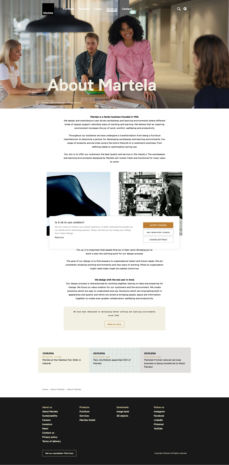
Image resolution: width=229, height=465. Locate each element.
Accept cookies (158, 225)
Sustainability (49, 415)
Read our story (114, 324)
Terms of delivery (51, 441)
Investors (47, 424)
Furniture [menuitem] (68, 8)
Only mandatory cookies (158, 232)
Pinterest (159, 424)
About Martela (57, 102)
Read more (59, 237)
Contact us (48, 432)
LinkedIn (158, 420)
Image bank (123, 411)
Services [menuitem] (84, 8)
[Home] (48, 9)
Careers (46, 420)
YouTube (158, 428)
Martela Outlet (87, 420)
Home (45, 102)
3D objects (122, 415)
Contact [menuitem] (127, 8)
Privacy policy (49, 437)
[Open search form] (179, 9)
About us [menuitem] (111, 8)
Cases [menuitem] (98, 8)
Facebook (159, 415)
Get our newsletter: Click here (59, 453)
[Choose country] (185, 8)
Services (84, 415)
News (45, 428)
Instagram (159, 411)
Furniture (84, 411)
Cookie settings (158, 240)
